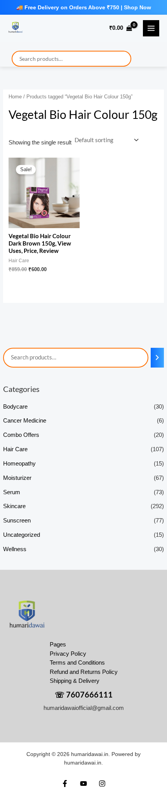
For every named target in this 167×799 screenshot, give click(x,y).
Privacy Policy (68, 654)
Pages (58, 644)
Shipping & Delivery (74, 681)
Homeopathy (19, 463)
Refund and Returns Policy (84, 672)
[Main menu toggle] (151, 28)
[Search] (157, 357)
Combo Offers (21, 435)
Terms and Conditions (77, 663)
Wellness (14, 549)
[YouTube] (83, 783)
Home (15, 97)
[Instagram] (102, 783)
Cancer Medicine (24, 421)
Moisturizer (17, 478)
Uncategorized (21, 535)
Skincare (14, 506)
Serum (11, 492)
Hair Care (15, 449)
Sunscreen (17, 520)
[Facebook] (64, 783)
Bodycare (15, 407)
